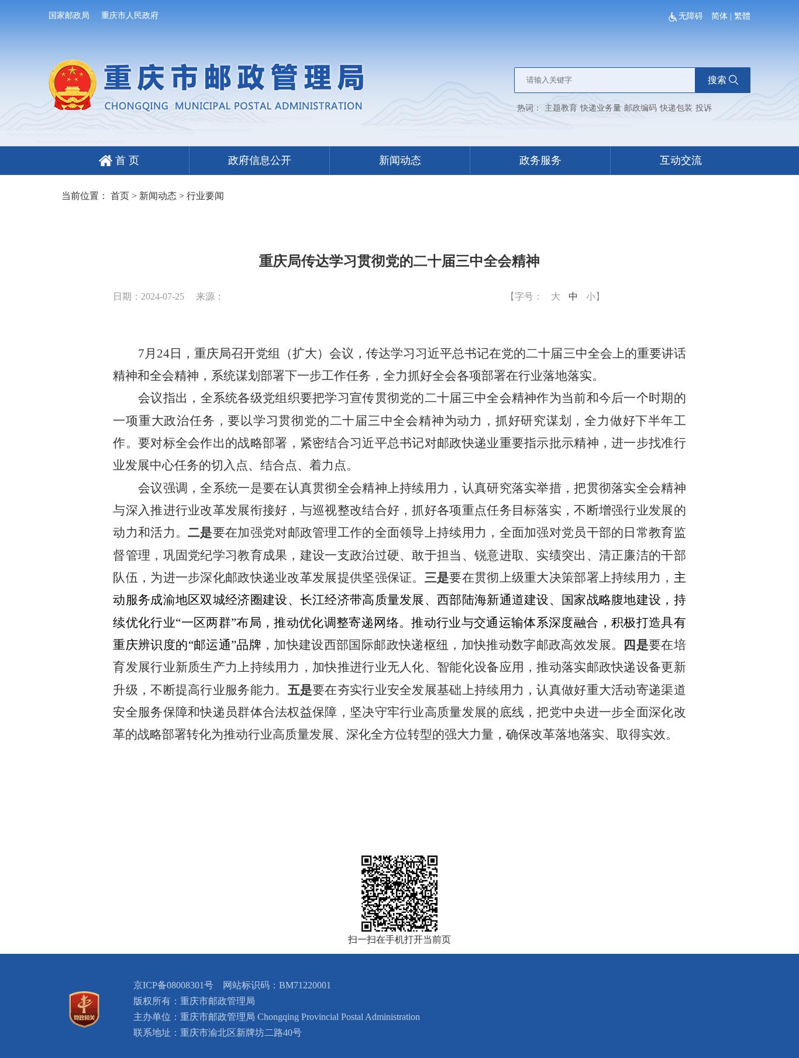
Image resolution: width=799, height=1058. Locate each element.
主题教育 (561, 108)
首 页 (125, 160)
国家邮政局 (69, 15)
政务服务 (540, 160)
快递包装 (676, 108)
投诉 (703, 108)
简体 (719, 16)
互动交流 (681, 160)
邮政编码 (640, 108)
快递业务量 (600, 108)
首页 (120, 196)
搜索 (717, 80)
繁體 (742, 16)
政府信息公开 (259, 160)
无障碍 (692, 16)
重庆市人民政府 (130, 15)
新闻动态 (400, 160)
